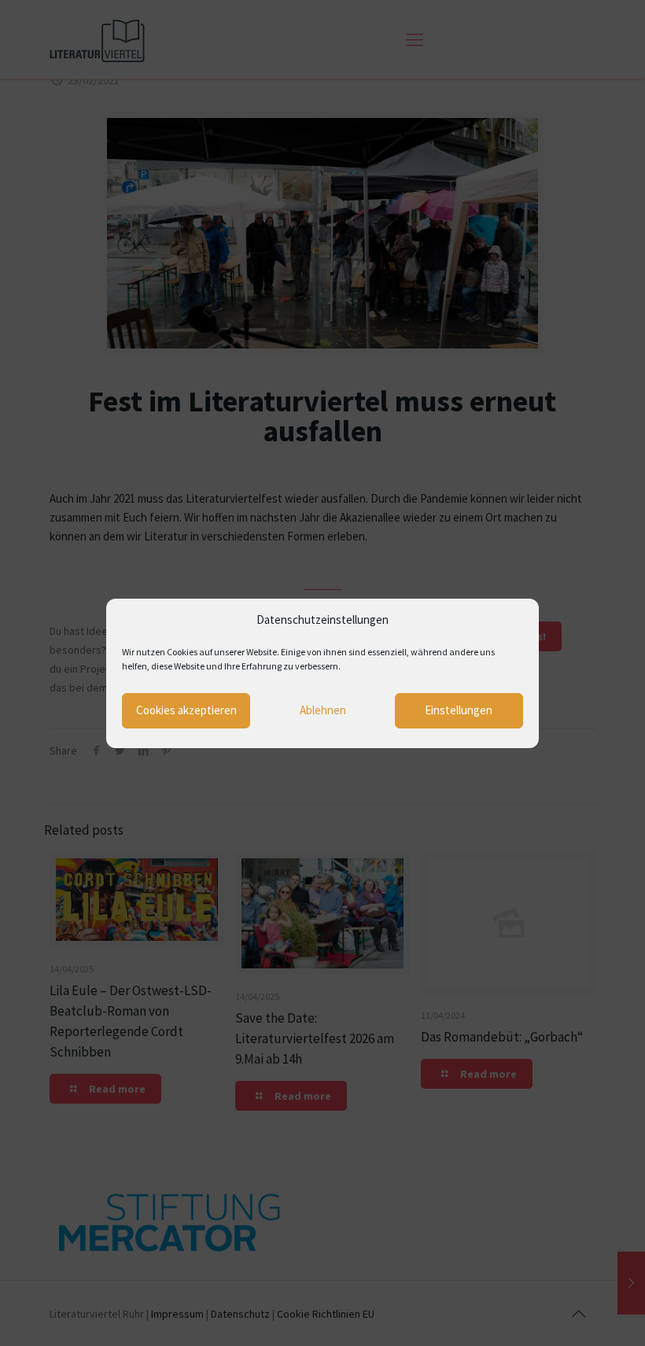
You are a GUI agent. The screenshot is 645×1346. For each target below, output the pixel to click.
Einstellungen (458, 710)
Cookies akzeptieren (186, 710)
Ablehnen (323, 710)
